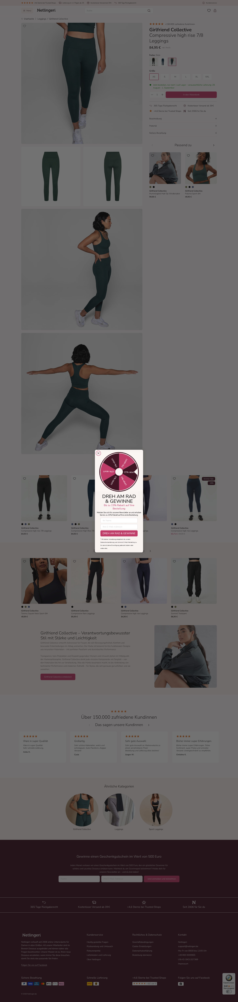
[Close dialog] (98, 453)
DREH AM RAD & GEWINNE (119, 533)
